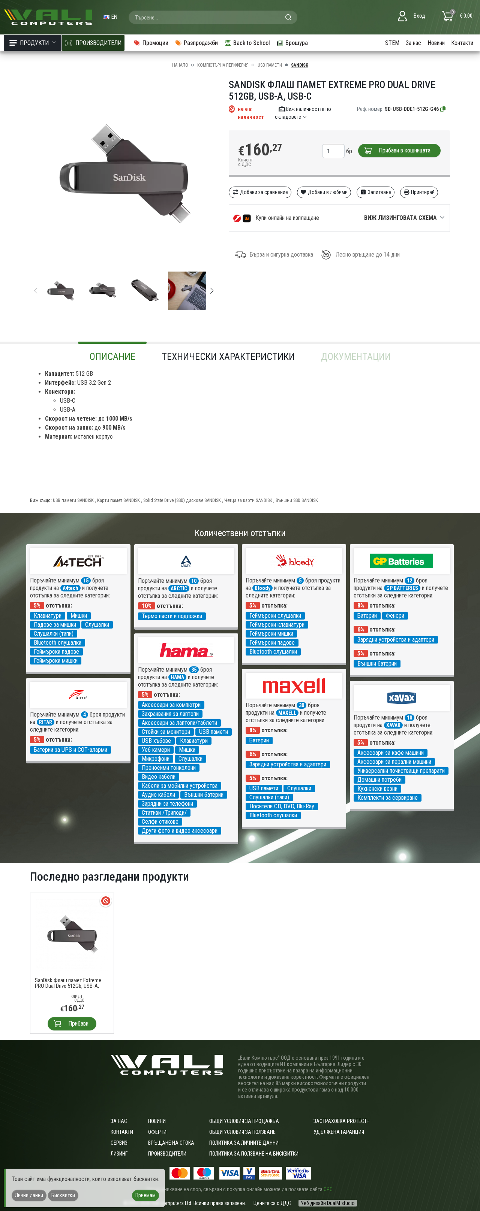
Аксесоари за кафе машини (390, 752)
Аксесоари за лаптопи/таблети (179, 722)
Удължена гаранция (339, 1132)
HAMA (177, 677)
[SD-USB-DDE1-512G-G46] (443, 109)
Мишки (78, 615)
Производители (167, 1154)
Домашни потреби (379, 779)
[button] (212, 291)
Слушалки (97, 624)
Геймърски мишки (56, 660)
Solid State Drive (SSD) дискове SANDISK (182, 500)
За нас (413, 42)
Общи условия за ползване (242, 1132)
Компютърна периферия (223, 65)
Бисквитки (63, 1195)
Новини (436, 42)
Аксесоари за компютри (171, 704)
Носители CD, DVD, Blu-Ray (281, 806)
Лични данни (29, 1195)
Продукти (34, 42)
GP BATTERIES (402, 588)
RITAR (45, 722)
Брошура (296, 42)
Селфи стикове (160, 821)
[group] (124, 174)
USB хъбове (156, 740)
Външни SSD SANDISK (297, 500)
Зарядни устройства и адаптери (395, 639)
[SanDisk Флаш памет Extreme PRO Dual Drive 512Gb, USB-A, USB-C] (72, 934)
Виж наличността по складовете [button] (303, 113)
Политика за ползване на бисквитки (253, 1154)
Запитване (379, 192)
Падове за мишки (55, 624)
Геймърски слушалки (275, 615)
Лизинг (119, 1154)
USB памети (270, 65)
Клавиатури (48, 615)
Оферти (157, 1132)
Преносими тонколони (169, 767)
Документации (356, 356)
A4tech (70, 588)
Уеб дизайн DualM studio (328, 1203)
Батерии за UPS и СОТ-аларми (70, 749)
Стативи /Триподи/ (164, 812)
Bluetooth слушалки (57, 642)
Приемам (145, 1195)
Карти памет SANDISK (118, 500)
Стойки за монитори (166, 731)
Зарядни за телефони (167, 803)
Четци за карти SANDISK (248, 500)
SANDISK (299, 65)
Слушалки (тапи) (54, 633)
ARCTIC (179, 588)
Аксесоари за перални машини (394, 761)
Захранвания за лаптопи (170, 713)
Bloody (262, 588)
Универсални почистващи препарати (401, 770)
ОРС (328, 1189)
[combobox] (213, 17)
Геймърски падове (56, 651)
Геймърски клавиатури (276, 624)
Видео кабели (159, 776)
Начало (180, 65)
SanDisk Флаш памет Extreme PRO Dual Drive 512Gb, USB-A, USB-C (68, 983)
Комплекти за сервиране (387, 797)
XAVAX (393, 725)
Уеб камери (156, 749)
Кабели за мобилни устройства (180, 785)
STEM (392, 42)
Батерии (367, 615)
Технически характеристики (228, 356)
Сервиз (119, 1143)
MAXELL (287, 713)
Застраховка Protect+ (341, 1121)
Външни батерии (377, 663)
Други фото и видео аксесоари (180, 830)
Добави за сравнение (263, 192)
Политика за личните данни (244, 1143)
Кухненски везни (377, 788)
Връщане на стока (171, 1143)
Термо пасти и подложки (172, 616)
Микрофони (156, 758)
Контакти (462, 42)
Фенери (395, 615)
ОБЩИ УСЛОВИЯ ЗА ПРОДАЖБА (244, 1121)
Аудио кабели (158, 794)
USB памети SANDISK (73, 500)
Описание (112, 356)
